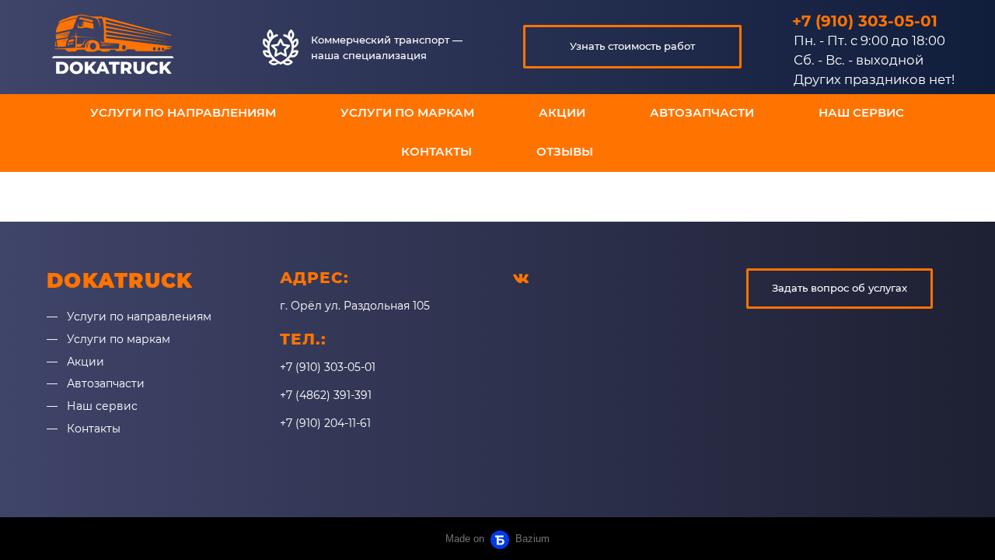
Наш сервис (861, 112)
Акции (562, 112)
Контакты (436, 151)
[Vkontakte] (521, 277)
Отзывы (564, 151)
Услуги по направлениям (183, 112)
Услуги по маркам (407, 112)
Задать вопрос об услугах (839, 288)
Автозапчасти (702, 112)
